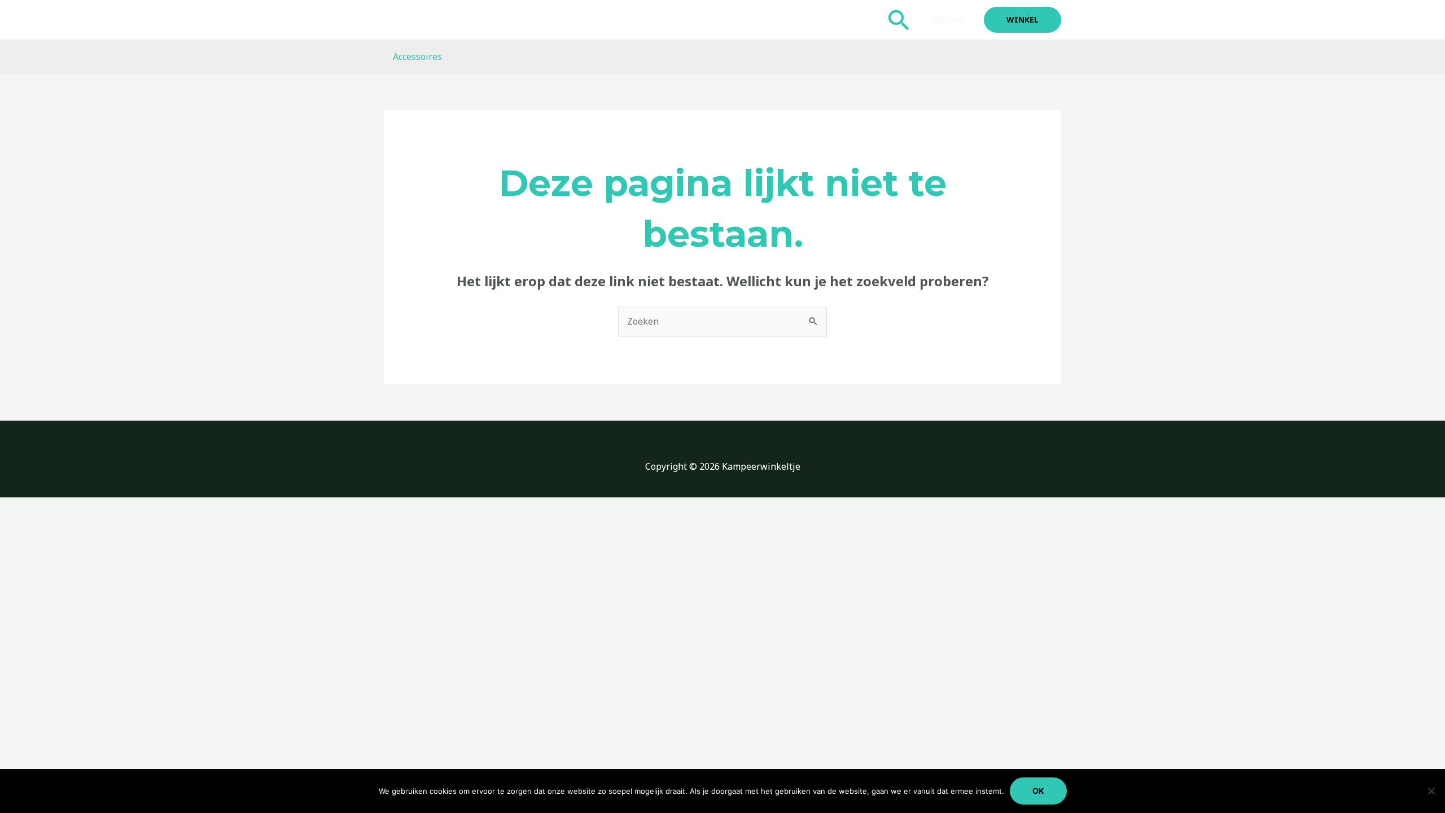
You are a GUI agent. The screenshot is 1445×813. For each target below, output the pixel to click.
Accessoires (417, 56)
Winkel (949, 20)
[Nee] (1431, 791)
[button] (899, 20)
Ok (1038, 790)
